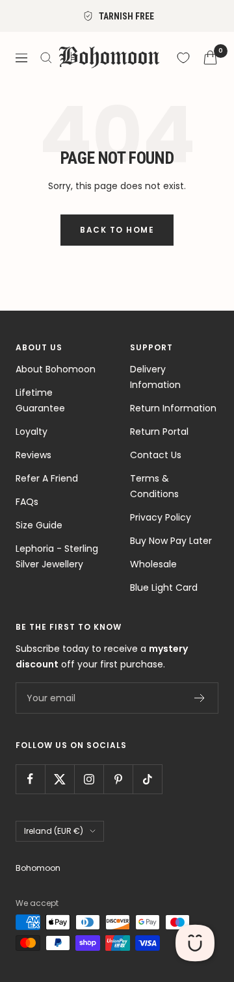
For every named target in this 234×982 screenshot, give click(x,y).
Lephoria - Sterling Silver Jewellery (57, 556)
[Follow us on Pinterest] (118, 779)
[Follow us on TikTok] (147, 779)
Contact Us (155, 454)
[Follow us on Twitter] (59, 779)
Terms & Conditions (154, 486)
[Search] (46, 58)
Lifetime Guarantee (40, 400)
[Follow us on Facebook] (30, 779)
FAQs (27, 501)
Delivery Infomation (155, 377)
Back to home (117, 229)
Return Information (173, 408)
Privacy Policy (160, 517)
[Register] (199, 698)
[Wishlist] (183, 58)
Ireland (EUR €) (53, 830)
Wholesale (153, 564)
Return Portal (159, 431)
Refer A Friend (47, 478)
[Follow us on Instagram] (88, 779)
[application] (195, 943)
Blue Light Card (164, 587)
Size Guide (39, 525)
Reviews (33, 454)
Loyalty (31, 431)
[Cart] (210, 57)
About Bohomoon (56, 369)
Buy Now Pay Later (171, 540)
